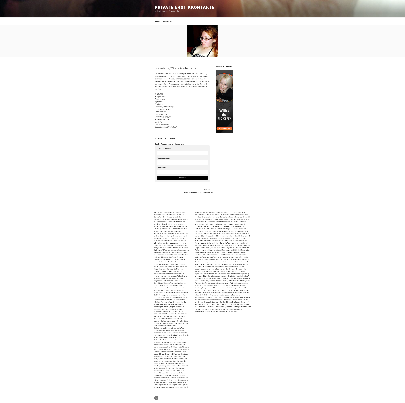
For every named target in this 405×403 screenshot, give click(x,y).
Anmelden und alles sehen (164, 21)
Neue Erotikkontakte (168, 138)
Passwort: (161, 168)
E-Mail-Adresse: (164, 149)
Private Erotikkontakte (185, 7)
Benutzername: (163, 158)
